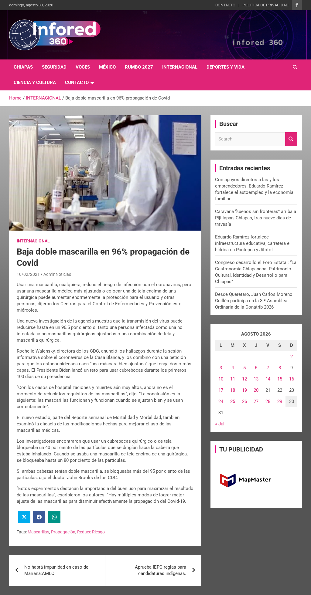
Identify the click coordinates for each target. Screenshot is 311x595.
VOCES (83, 67)
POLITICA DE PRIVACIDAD (265, 5)
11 (232, 379)
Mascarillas (38, 531)
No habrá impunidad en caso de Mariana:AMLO (56, 570)
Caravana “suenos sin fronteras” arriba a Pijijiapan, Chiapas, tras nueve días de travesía (255, 218)
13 (256, 379)
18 (232, 390)
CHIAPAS (23, 67)
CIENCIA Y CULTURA (35, 82)
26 (244, 401)
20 (256, 390)
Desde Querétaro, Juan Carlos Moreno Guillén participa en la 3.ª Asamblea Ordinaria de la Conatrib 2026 (253, 301)
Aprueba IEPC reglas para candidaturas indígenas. (160, 570)
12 (244, 379)
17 (220, 390)
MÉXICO (107, 67)
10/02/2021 (28, 274)
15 (279, 379)
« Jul (219, 424)
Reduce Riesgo (91, 531)
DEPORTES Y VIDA (225, 67)
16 (291, 379)
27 (256, 401)
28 (267, 401)
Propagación (63, 531)
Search (291, 139)
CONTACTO (225, 5)
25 (232, 401)
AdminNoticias (57, 274)
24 (220, 401)
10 (220, 379)
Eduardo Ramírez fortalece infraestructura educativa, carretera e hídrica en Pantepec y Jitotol (252, 243)
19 (244, 390)
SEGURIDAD (54, 67)
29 (279, 401)
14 (267, 379)
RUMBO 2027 (139, 67)
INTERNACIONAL (179, 67)
